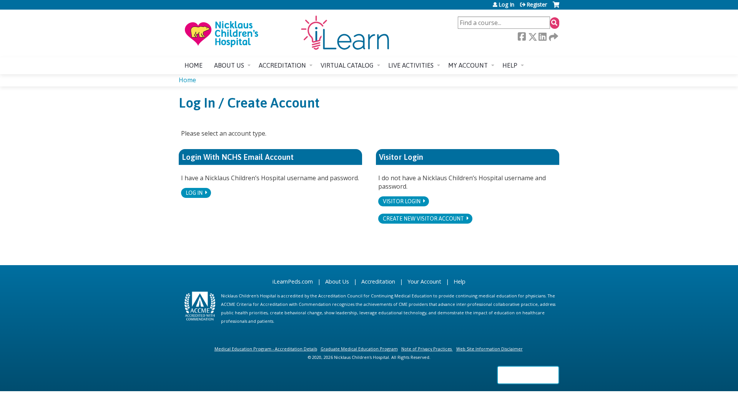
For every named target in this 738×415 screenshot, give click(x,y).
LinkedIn (542, 37)
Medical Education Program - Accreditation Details (265, 349)
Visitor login (402, 201)
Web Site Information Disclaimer (489, 349)
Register (537, 4)
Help (509, 65)
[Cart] (556, 7)
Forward (553, 37)
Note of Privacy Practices (426, 349)
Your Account (424, 281)
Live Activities (411, 65)
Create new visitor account (423, 219)
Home (193, 65)
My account (468, 65)
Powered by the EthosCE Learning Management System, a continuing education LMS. (528, 375)
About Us (337, 281)
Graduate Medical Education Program (359, 349)
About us (229, 65)
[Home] (286, 33)
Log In (506, 4)
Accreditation (282, 65)
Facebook (521, 37)
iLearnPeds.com (293, 281)
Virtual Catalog (347, 65)
